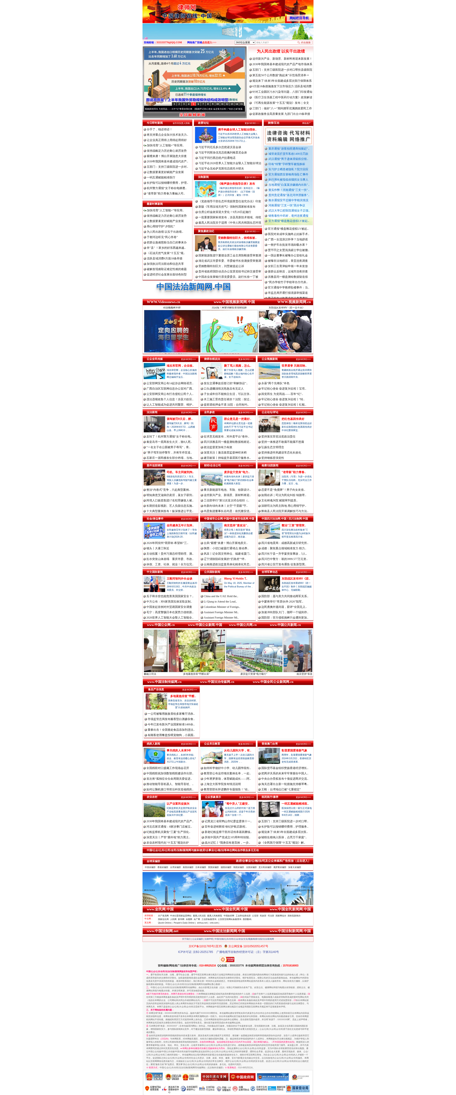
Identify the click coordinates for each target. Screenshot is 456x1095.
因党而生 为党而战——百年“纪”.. (282, 393)
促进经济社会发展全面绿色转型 (167, 274)
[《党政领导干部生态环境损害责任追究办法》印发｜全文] (226, 35)
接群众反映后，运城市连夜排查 (288, 230)
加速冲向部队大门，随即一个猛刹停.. (284, 612)
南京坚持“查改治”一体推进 (229, 673)
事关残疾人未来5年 (179, 750)
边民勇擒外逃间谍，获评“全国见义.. (284, 606)
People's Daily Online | (185, 923)
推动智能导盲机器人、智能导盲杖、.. (169, 784)
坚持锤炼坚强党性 (272, 457)
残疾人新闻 (153, 743)
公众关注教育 (212, 743)
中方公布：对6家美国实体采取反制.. (169, 601)
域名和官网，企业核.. (180, 365)
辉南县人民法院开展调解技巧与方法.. (284, 511)
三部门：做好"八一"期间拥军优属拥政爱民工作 (282, 108)
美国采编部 (188, 867)
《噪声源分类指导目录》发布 (236, 183)
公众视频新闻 (270, 358)
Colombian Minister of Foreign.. (222, 606)
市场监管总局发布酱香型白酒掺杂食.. (171, 719)
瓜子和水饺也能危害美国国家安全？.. (169, 596)
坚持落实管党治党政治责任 (278, 436)
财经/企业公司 (212, 465)
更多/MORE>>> (252, 123)
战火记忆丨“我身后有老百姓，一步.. (227, 842)
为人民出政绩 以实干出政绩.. (165, 231)
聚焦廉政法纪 (206, 231)
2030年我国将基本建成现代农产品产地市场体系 (282, 64)
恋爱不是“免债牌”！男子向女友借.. (283, 489)
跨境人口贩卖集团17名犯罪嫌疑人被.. (169, 500)
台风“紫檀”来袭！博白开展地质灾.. (226, 542)
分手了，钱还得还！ (159, 129)
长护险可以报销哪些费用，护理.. (167, 182)
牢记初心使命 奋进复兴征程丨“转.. (283, 399)
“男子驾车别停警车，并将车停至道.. (169, 452)
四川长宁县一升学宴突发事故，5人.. (284, 553)
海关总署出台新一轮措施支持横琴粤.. (284, 784)
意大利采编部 (265, 867)
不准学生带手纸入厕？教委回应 (288, 278)
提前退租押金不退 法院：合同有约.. (226, 404)
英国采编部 (213, 867)
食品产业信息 (156, 689)
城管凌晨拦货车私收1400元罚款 (288, 153)
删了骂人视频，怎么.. (237, 365)
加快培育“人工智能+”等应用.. (165, 145)
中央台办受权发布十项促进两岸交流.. (284, 778)
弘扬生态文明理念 (272, 447)
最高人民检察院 (214, 915)
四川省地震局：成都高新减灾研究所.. (284, 542)
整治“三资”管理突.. (294, 525)
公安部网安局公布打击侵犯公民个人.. (169, 393)
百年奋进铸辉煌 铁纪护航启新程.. (226, 826)
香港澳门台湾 (270, 743)
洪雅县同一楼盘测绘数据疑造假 (288, 236)
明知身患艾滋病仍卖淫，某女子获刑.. (169, 495)
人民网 (173, 919)
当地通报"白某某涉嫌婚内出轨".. (288, 184)
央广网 (197, 919)
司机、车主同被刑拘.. (180, 472)
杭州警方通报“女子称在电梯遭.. (166, 188)
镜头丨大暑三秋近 (157, 548)
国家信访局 (163, 919)
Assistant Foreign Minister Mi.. (221, 612)
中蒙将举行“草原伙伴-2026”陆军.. (282, 601)
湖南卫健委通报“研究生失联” (286, 284)
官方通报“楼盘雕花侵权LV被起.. (288, 220)
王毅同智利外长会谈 (179, 578)
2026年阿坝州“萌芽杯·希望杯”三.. (167, 542)
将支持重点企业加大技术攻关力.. (167, 134)
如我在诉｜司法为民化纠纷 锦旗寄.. (283, 495)
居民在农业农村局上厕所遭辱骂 (288, 294)
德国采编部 (226, 867)
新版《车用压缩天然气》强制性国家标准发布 (226, 206)
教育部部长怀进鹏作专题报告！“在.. (226, 789)
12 (227, 104)
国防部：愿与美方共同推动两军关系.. (284, 596)
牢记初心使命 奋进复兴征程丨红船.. (283, 404)
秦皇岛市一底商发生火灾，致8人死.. (169, 441)
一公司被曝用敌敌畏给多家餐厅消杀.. (171, 713)
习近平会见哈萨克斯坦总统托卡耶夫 (221, 168)
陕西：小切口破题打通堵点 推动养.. (226, 548)
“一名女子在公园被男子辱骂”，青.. (168, 447)
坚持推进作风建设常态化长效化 (281, 452)
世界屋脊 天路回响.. (294, 365)
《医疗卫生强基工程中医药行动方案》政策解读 (282, 97)
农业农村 (152, 796)
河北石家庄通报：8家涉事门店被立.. (169, 826)
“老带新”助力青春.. (294, 472)
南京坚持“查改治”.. (236, 525)
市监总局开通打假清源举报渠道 (288, 252)
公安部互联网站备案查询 (229, 919)
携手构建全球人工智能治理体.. (237, 129)
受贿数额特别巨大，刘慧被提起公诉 (221, 266)
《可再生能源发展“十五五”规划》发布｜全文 (280, 102)
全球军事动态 (270, 571)
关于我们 (186, 939)
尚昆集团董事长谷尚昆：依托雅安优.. (227, 511)
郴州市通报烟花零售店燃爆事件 (288, 273)
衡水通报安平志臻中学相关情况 (288, 200)
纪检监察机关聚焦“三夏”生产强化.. (168, 831)
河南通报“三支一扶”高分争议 (286, 205)
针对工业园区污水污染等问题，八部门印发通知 (282, 91)
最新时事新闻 (155, 203)
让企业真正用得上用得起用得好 (167, 140)
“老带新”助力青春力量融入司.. (166, 193)
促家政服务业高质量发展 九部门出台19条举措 (281, 113)
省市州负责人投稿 (181, 123)
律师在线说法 (212, 358)
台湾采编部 (175, 867)
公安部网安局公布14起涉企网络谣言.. (169, 383)
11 (222, 104)
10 (217, 104)
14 (236, 104)
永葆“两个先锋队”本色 (275, 383)
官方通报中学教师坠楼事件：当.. (288, 246)
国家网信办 (281, 915)
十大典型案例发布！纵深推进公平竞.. (169, 511)
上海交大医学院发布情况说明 (222, 784)
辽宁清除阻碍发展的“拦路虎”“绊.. (225, 558)
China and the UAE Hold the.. (221, 596)
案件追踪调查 (155, 465)
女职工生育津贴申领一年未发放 (288, 225)
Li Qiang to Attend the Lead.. (220, 601)
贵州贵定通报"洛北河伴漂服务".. (288, 195)
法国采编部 (251, 867)
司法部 (271, 915)
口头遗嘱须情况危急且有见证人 (224, 388)
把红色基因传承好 (293, 418)
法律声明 (208, 939)
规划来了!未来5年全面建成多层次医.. (284, 831)
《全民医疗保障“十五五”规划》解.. (283, 842)
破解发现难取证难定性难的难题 (167, 269)
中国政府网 (229, 915)
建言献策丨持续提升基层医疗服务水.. (227, 457)
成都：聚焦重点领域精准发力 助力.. (283, 548)
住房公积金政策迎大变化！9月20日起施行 (224, 211)
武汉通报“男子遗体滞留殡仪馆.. (288, 158)
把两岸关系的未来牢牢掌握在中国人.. (284, 773)
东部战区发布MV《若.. (296, 578)
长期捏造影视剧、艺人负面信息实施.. (169, 505)
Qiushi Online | (165, 923)
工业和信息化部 (243, 915)
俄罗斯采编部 (279, 867)
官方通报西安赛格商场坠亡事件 (288, 174)
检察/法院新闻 (270, 465)
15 (241, 104)
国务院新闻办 (294, 915)
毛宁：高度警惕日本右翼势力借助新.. (169, 612)
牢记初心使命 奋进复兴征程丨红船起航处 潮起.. (210, 109)
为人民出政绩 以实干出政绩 (281, 51)
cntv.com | (214, 923)
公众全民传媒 (155, 358)
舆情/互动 (273, 122)
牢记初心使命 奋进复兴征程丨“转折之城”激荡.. (160, 109)
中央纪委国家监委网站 (180, 915)
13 (232, 104)
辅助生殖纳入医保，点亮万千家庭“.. (284, 837)
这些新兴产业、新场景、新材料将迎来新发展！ (282, 58)
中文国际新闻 (155, 571)
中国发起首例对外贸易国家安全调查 (169, 606)
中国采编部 (150, 867)
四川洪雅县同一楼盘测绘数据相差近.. (227, 441)
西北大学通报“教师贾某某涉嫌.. (288, 268)
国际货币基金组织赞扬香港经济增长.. (284, 768)
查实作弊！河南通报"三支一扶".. (288, 189)
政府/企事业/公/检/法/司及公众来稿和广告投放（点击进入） (273, 860)
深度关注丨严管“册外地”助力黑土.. (168, 837)
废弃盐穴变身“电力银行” (172, 673)
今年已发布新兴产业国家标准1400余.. (171, 724)
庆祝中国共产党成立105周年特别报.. (227, 837)
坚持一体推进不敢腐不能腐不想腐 (282, 441)
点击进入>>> (209, 42)
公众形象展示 (213, 796)
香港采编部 (162, 867)
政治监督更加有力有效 (218, 447)
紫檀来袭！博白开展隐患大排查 (167, 156)
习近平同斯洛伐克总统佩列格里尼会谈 (222, 152)
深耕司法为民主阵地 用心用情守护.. (283, 505)
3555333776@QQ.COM (169, 42)
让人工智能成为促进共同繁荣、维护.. (169, 404)
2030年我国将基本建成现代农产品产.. (169, 821)
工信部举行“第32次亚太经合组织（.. (226, 500)
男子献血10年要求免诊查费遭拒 (288, 257)
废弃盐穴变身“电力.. (237, 472)
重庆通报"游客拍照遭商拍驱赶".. (288, 148)
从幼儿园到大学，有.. (237, 750)
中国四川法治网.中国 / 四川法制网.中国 (285, 518)
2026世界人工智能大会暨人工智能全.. (169, 617)
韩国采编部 (238, 867)
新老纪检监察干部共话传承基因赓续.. (228, 831)
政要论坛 (203, 122)
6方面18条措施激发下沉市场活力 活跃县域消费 (282, 86)
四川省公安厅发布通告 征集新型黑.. (283, 564)
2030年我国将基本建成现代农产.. (167, 161)
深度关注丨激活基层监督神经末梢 (225, 452)
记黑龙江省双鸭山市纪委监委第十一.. (228, 821)
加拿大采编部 (294, 867)
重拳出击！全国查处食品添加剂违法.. (171, 729)
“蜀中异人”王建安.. (237, 803)
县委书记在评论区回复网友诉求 (288, 289)
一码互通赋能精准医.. (295, 803)
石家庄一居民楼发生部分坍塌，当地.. (169, 457)
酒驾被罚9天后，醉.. (180, 418)
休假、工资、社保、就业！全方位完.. (169, 564)
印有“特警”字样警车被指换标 (286, 164)
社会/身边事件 (155, 518)
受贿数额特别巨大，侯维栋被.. (237, 237)
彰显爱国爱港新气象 (294, 750)
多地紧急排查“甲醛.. (183, 696)
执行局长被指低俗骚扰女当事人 (288, 179)
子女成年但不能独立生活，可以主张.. (227, 393)
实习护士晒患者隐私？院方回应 (288, 169)
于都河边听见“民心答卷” (162, 237)
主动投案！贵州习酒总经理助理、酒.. (169, 553)
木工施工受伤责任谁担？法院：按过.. (227, 399)
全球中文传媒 (171, 10)
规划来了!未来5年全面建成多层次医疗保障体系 (282, 80)
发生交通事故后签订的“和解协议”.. (226, 383)
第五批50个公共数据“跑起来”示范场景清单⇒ (280, 75)
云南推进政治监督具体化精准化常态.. (227, 564)
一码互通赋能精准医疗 (161, 177)
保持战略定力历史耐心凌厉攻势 (167, 150)
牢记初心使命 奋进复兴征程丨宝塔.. (283, 388)
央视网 (189, 919)
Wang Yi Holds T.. (235, 578)
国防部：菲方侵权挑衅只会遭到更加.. (284, 617)
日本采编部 (200, 867)
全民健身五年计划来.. (180, 525)
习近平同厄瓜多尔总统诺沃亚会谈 (219, 147)
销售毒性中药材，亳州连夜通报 (288, 215)
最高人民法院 (199, 915)
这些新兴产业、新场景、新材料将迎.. (227, 495)
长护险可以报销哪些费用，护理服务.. (284, 826)
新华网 (181, 919)
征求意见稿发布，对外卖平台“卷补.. (226, 436)
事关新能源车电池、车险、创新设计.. (227, 489)
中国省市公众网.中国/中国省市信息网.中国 (229, 518)
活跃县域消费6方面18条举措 (164, 258)
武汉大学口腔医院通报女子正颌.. (289, 210)
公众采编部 (197, 939)
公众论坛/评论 (270, 412)
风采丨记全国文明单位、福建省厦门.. (227, 553)
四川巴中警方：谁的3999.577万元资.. (284, 558)
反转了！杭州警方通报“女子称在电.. (169, 436)
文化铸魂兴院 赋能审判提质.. (279, 500)
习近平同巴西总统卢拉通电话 (216, 157)
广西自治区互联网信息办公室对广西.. (169, 388)
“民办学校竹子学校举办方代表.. (288, 241)
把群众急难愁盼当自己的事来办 (167, 242)
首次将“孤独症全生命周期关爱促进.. (169, 778)
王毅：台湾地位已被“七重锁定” (281, 789)
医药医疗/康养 (270, 796)
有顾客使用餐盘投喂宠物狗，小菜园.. (171, 735)
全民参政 (209, 412)
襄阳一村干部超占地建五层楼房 (288, 262)
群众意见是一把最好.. (237, 418)
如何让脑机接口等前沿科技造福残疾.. (169, 789)
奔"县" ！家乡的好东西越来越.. (166, 247)
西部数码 (247, 919)
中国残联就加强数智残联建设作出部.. (169, 773)
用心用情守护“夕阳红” (161, 226)
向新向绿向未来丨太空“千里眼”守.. (226, 505)
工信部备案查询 (208, 919)
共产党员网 (163, 915)
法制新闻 (203, 176)
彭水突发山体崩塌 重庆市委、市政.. (169, 558)
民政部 (263, 915)
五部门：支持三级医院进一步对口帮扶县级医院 (282, 69)
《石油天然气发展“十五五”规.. (166, 253)
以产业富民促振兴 (178, 803)
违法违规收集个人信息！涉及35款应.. (169, 399)
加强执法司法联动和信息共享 (165, 263)
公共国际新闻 (212, 571)
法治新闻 (152, 412)
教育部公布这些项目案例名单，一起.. (227, 773)
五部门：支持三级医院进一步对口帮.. (284, 821)
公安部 (255, 915)
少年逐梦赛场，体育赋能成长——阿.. (227, 778)
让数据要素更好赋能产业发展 (165, 172)
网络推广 (306, 123)
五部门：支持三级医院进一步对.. (167, 166)
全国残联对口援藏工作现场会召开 (167, 768)
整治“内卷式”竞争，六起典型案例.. (168, 489)
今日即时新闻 (155, 122)
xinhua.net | (202, 923)
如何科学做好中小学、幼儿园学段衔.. (227, 768)
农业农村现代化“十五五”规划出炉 (167, 842)
